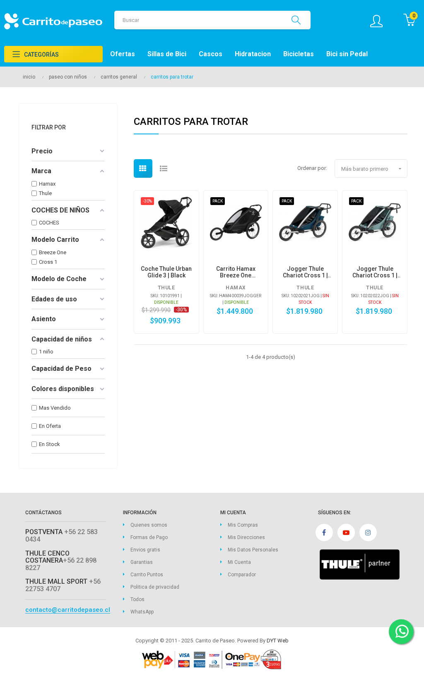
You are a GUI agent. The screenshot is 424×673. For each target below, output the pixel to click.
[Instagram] (368, 532)
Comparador (242, 575)
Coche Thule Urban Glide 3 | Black (166, 272)
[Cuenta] (380, 21)
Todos (137, 599)
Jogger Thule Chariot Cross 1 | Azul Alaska (375, 272)
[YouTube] (346, 532)
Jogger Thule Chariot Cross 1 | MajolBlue (305, 272)
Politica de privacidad (154, 587)
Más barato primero (372, 168)
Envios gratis (145, 550)
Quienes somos (148, 525)
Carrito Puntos (146, 575)
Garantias (141, 562)
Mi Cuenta (239, 562)
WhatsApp (142, 612)
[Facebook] (324, 532)
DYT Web (278, 640)
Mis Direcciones (246, 537)
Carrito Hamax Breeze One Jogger (235, 272)
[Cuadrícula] (143, 168)
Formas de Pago (149, 537)
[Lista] (163, 168)
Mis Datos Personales (253, 550)
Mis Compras (243, 525)
